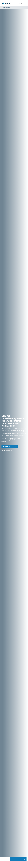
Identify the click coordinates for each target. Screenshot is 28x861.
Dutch (22, 3)
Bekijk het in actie (6, 450)
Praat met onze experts (10, 446)
